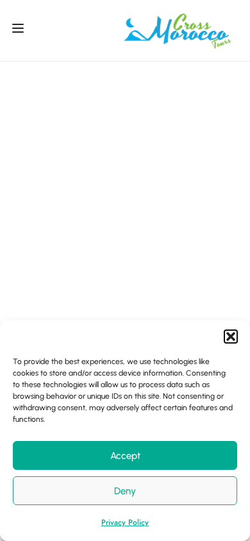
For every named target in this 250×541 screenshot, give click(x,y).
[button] (230, 336)
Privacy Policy (125, 522)
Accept (125, 456)
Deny (125, 491)
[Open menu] (19, 30)
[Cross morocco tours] (177, 29)
